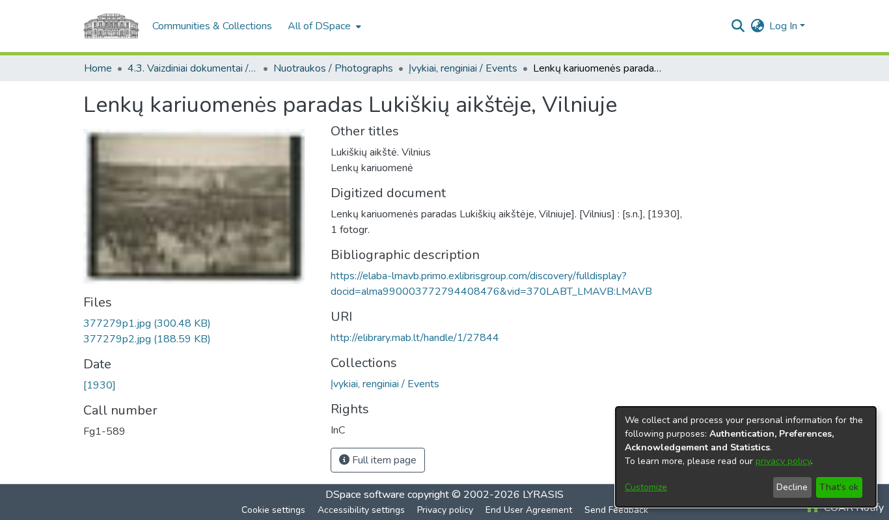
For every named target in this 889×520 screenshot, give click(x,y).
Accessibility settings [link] (361, 510)
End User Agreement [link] (529, 510)
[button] (738, 26)
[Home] (111, 26)
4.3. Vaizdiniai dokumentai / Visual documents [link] (193, 68)
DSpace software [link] (365, 494)
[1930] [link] (99, 385)
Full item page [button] (383, 460)
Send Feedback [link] (616, 510)
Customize (646, 487)
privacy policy (783, 461)
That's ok (838, 487)
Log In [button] (784, 26)
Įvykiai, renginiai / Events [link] (463, 68)
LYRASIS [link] (543, 494)
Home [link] (98, 68)
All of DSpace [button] (319, 26)
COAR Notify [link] (852, 507)
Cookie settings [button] (273, 510)
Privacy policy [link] (445, 510)
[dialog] (746, 457)
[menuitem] (323, 26)
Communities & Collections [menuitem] (212, 26)
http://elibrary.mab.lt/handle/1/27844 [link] (415, 338)
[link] (147, 323)
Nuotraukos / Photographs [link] (333, 68)
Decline (792, 487)
